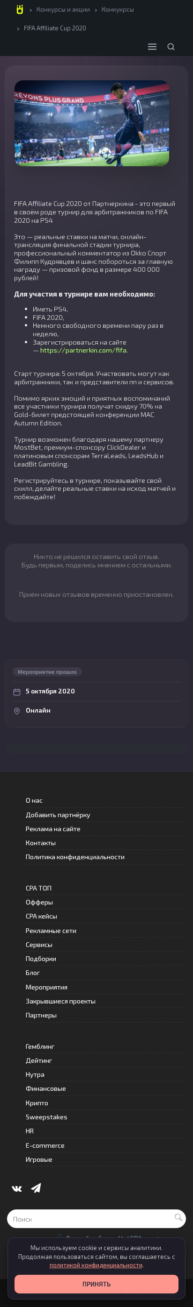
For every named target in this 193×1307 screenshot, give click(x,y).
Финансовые (46, 1088)
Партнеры (41, 1015)
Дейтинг (39, 1060)
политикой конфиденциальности (96, 1265)
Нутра (35, 1074)
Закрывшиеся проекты (61, 1001)
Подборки (41, 958)
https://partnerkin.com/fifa (83, 350)
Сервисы (39, 944)
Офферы (39, 902)
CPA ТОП (39, 888)
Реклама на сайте (53, 829)
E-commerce (45, 1145)
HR (30, 1131)
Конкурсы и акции (63, 9)
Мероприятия (46, 987)
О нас (34, 800)
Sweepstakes (46, 1117)
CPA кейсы (41, 916)
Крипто (37, 1103)
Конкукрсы (118, 9)
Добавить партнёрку (58, 815)
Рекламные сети (51, 930)
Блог (33, 972)
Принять (96, 1284)
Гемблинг (40, 1046)
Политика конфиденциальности (75, 857)
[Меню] (152, 46)
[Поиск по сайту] (171, 46)
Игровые (39, 1159)
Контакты (41, 843)
